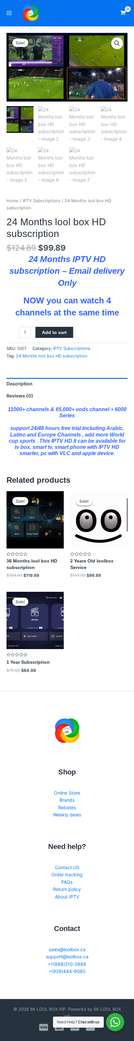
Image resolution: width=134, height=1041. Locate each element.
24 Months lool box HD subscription (51, 356)
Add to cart (54, 332)
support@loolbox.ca (67, 956)
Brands (67, 800)
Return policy (67, 889)
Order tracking (67, 874)
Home (13, 200)
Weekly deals (67, 814)
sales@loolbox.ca (67, 949)
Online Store (67, 793)
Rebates (67, 807)
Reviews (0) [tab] (20, 395)
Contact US (67, 867)
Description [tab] (20, 383)
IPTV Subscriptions (41, 200)
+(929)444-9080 (67, 971)
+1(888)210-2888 (67, 964)
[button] (117, 43)
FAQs (67, 882)
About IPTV (67, 896)
